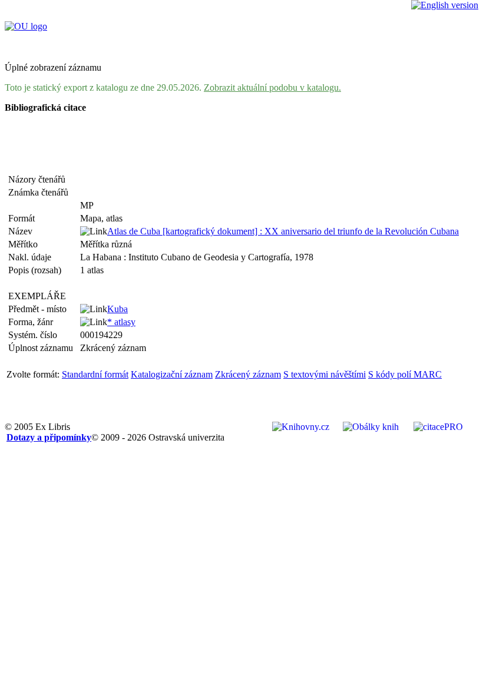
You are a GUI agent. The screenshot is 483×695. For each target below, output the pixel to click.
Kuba (117, 309)
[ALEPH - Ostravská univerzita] (26, 26)
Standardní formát (95, 374)
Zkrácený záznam (248, 374)
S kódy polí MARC (405, 374)
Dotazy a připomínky (48, 437)
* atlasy (121, 322)
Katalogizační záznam (172, 374)
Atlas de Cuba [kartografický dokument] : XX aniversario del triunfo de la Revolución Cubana (283, 231)
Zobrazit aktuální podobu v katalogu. (272, 87)
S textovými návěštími (324, 374)
